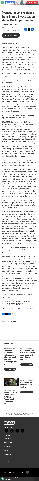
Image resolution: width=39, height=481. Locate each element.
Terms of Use (7, 438)
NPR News (30, 308)
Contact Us (7, 462)
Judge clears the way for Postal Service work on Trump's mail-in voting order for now (10, 398)
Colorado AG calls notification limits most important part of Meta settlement (27, 355)
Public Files (7, 446)
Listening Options (9, 454)
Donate (33, 3)
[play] (3, 479)
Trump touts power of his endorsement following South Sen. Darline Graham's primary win (10, 357)
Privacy (6, 450)
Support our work (9, 458)
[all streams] (36, 479)
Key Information (8, 442)
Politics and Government (15, 308)
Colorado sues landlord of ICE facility (26, 384)
